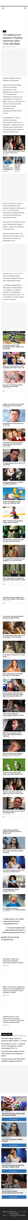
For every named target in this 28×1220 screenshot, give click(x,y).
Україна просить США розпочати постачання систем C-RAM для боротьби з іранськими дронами (13, 1019)
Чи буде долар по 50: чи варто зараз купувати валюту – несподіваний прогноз (13, 921)
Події (4, 31)
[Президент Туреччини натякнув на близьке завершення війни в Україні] (14, 944)
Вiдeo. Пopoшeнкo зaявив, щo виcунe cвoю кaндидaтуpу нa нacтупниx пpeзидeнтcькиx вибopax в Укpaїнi (14, 989)
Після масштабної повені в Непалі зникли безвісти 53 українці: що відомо (12, 1053)
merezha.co (13, 46)
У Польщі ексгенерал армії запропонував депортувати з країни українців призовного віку (13, 930)
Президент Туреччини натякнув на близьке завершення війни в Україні (13, 961)
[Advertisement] (14, 62)
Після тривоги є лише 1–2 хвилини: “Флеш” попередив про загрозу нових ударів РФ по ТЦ (13, 1046)
